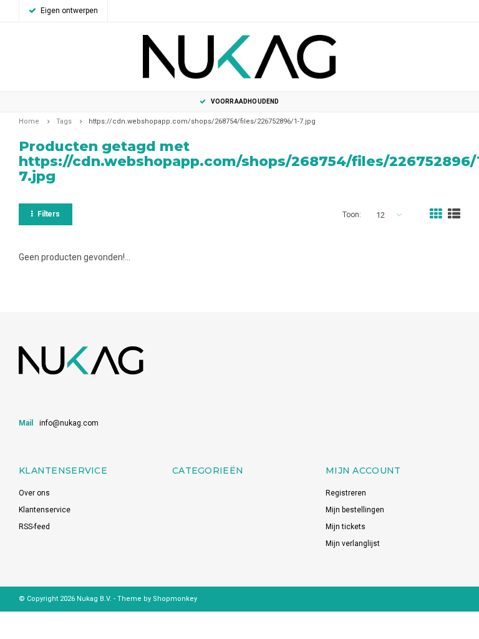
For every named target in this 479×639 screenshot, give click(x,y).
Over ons (34, 493)
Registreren (346, 493)
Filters (48, 214)
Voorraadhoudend (245, 101)
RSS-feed (34, 526)
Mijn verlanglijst (353, 543)
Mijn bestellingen (355, 509)
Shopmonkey (175, 599)
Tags (64, 121)
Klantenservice (44, 509)
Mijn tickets (345, 526)
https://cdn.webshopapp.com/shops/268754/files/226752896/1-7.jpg (202, 121)
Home (29, 121)
